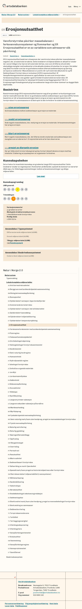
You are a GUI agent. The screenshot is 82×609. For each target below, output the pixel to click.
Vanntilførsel (14, 552)
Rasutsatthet (14, 455)
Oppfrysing (13, 439)
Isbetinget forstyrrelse (18, 364)
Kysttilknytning (15, 396)
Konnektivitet (14, 388)
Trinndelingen (8, 195)
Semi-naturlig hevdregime (19, 353)
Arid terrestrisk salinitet (18, 285)
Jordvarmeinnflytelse (17, 376)
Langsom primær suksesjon (20, 400)
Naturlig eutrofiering (17, 427)
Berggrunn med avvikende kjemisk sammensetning (29, 289)
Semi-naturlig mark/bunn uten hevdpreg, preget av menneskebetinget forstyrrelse (42, 419)
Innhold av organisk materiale (20, 368)
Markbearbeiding (16, 408)
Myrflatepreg (14, 411)
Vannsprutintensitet (17, 548)
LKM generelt (8, 185)
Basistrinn (14, 56)
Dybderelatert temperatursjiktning (22, 321)
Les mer (41, 176)
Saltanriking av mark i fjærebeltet (22, 466)
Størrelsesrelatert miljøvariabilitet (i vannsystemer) (29, 474)
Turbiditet (13, 517)
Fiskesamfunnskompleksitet (20, 337)
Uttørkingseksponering (18, 525)
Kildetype (12, 392)
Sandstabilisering (16, 482)
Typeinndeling (11, 278)
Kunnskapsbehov (27, 56)
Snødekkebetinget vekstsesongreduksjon (25, 494)
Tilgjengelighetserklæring (36, 604)
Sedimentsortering (16, 509)
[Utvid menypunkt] (76, 275)
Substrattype (14, 486)
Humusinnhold (14, 357)
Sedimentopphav (15, 498)
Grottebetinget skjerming (19, 341)
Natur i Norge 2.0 (8, 15)
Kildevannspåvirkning (17, 384)
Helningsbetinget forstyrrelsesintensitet (25, 345)
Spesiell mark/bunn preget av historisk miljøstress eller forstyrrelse (36, 470)
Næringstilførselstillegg (18, 435)
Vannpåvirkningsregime (18, 545)
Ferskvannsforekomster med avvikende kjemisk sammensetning (34, 329)
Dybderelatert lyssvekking (19, 313)
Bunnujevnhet (14, 297)
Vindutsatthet (14, 537)
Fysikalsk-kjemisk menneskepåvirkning (24, 415)
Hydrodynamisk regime (18, 361)
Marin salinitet (15, 458)
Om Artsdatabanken (27, 582)
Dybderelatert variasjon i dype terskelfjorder (26, 301)
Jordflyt (12, 372)
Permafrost (13, 451)
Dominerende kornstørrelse (20, 305)
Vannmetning (14, 541)
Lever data (9, 606)
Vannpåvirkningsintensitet (19, 533)
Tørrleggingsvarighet (18, 521)
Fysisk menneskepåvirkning (20, 423)
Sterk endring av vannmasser (20, 505)
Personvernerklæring (14, 604)
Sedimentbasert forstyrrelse (20, 462)
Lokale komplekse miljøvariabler (46, 15)
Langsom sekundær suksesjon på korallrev (25, 404)
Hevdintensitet (14, 349)
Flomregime (13, 333)
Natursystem (23, 15)
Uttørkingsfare (15, 529)
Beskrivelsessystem (14, 557)
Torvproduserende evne (18, 513)
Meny (77, 6)
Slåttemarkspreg (15, 478)
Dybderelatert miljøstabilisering (22, 317)
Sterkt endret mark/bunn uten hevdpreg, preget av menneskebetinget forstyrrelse (41, 502)
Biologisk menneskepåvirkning (21, 293)
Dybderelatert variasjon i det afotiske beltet (26, 309)
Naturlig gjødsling (16, 431)
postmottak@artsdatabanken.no (46, 593)
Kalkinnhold (13, 380)
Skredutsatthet (15, 490)
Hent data (54, 604)
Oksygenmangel (15, 443)
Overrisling (13, 447)
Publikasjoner (21, 606)
